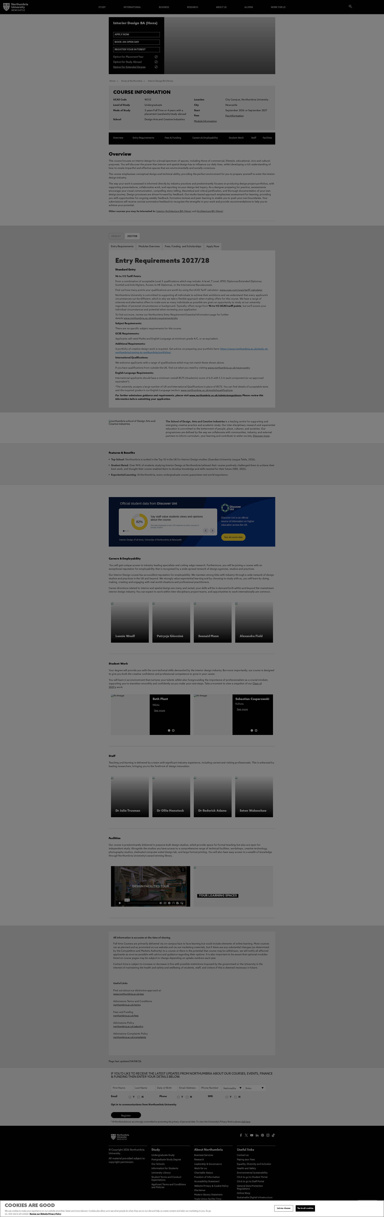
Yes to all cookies (305, 1208)
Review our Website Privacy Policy (45, 1214)
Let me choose (284, 1208)
